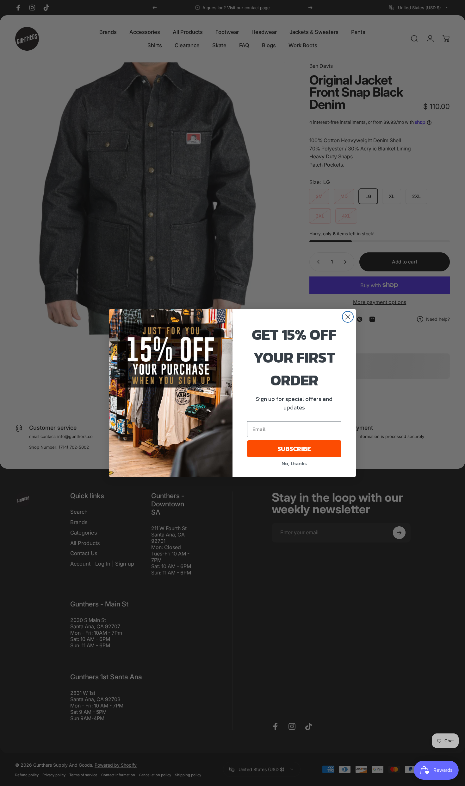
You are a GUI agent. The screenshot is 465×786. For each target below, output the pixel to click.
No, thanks (294, 463)
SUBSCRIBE (294, 448)
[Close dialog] (347, 316)
